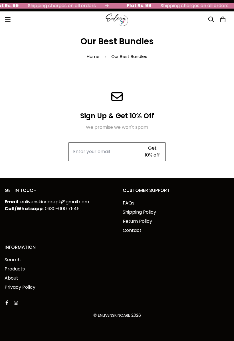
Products (15, 269)
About (11, 278)
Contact (132, 230)
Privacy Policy (20, 287)
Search (13, 259)
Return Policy (137, 221)
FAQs (128, 203)
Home (93, 56)
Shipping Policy (139, 212)
